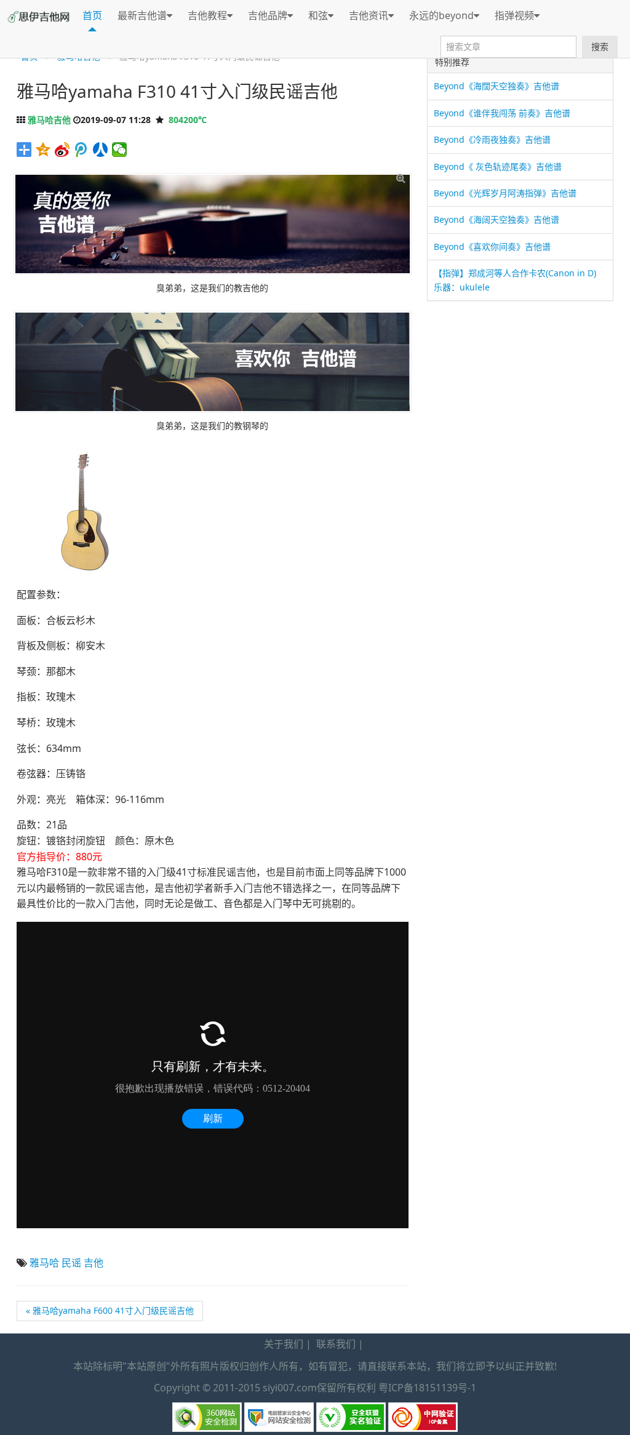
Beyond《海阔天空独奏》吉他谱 (496, 219)
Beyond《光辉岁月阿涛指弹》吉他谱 (505, 193)
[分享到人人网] (100, 149)
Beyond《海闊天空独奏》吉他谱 (496, 86)
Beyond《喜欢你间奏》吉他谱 (492, 246)
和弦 (318, 15)
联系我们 (336, 1344)
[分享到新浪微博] (62, 149)
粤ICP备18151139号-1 (427, 1387)
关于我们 (283, 1344)
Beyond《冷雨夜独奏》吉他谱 (492, 139)
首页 (92, 15)
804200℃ (188, 120)
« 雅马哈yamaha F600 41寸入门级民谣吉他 (110, 1310)
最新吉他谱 (142, 15)
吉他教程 (207, 15)
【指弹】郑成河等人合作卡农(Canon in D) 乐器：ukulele (515, 279)
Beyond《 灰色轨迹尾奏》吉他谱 (498, 166)
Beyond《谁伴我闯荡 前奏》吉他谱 (502, 113)
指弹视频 (514, 15)
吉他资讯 (368, 15)
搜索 (599, 46)
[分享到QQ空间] (43, 149)
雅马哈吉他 (49, 120)
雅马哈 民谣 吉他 (66, 1262)
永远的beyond (441, 15)
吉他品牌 (267, 15)
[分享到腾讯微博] (81, 149)
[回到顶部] (614, 1418)
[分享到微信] (119, 149)
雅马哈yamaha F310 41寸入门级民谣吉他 (177, 91)
